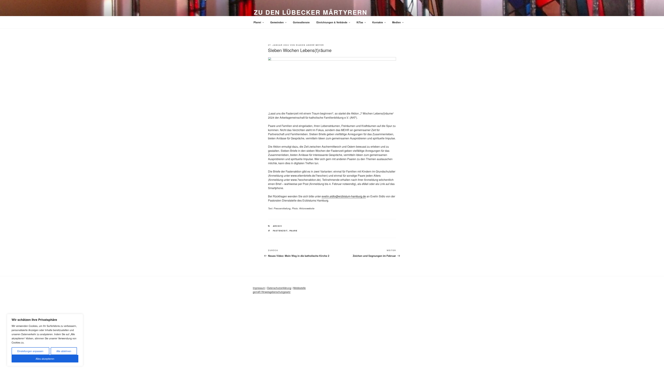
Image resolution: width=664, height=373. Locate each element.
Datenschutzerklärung (279, 288)
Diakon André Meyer (310, 45)
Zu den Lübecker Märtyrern (310, 12)
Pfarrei (257, 22)
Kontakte (377, 22)
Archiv (277, 226)
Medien (396, 22)
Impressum (259, 288)
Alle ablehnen (63, 351)
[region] (45, 340)
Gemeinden (277, 22)
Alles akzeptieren (45, 358)
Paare (293, 230)
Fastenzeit (280, 230)
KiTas (360, 22)
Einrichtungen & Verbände (331, 22)
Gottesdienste (301, 22)
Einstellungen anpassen (30, 351)
